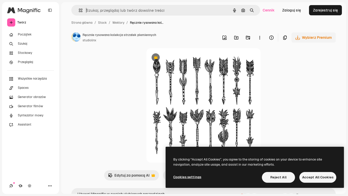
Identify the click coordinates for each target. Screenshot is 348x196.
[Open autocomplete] (79, 10)
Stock (102, 23)
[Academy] (20, 186)
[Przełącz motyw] (29, 186)
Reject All (278, 177)
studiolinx (89, 40)
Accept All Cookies (317, 177)
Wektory (118, 23)
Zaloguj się (291, 10)
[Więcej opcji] (260, 37)
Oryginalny (181, 58)
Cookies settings (187, 177)
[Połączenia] (11, 186)
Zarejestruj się (325, 10)
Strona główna (81, 23)
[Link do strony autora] (76, 37)
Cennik (269, 10)
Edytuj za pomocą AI (129, 176)
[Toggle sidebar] (50, 10)
